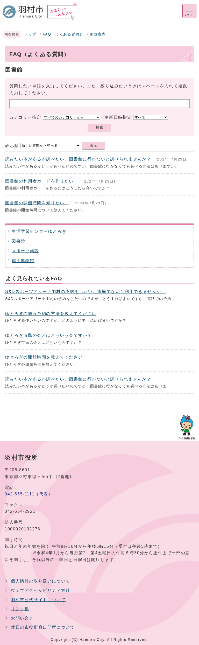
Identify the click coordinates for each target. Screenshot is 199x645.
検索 (99, 127)
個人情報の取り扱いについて (40, 581)
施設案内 (98, 34)
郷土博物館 (23, 260)
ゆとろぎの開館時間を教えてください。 (46, 357)
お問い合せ (22, 618)
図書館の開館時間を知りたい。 (37, 203)
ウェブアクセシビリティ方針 (40, 590)
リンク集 (20, 609)
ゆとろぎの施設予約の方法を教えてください (50, 313)
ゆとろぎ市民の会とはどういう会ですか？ (48, 335)
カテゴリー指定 (25, 117)
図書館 (18, 241)
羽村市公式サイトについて (38, 600)
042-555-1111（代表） (29, 494)
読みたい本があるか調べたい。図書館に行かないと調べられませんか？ (78, 159)
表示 (93, 146)
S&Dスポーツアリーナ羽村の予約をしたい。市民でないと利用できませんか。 (85, 291)
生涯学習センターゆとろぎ (39, 231)
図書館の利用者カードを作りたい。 (41, 181)
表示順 (12, 145)
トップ (30, 34)
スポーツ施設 (25, 251)
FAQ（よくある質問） (63, 34)
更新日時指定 (118, 117)
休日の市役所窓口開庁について (43, 627)
